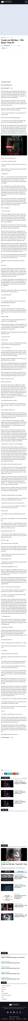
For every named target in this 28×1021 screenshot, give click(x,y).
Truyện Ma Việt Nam (10, 37)
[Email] (17, 774)
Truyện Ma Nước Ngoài (6, 995)
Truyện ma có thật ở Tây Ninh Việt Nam (20, 886)
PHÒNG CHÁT (12, 1019)
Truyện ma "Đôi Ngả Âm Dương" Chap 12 (20, 792)
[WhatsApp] (6, 48)
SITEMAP (24, 1019)
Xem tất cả (25, 777)
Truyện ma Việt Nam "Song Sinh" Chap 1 (14, 865)
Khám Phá (4, 989)
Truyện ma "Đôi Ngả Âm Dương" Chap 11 (20, 802)
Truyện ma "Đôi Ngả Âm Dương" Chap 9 (10, 979)
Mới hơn (3, 841)
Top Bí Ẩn (3, 987)
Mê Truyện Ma (16, 1017)
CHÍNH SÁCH (18, 1019)
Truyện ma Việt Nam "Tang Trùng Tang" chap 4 (20, 906)
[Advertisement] (14, 19)
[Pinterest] (14, 774)
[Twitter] (4, 48)
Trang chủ (3, 37)
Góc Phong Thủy (5, 993)
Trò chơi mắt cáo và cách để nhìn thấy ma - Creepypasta (20, 897)
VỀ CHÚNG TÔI (5, 1019)
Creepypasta (4, 999)
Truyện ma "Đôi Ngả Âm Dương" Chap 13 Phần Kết (20, 783)
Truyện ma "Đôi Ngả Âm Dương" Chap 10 (10, 973)
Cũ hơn (25, 841)
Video (3, 997)
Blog (2, 991)
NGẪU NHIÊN (7, 871)
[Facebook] (2, 48)
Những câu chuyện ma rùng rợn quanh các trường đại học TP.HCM (20, 877)
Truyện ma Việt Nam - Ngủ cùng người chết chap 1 (20, 916)
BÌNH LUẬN (20, 871)
